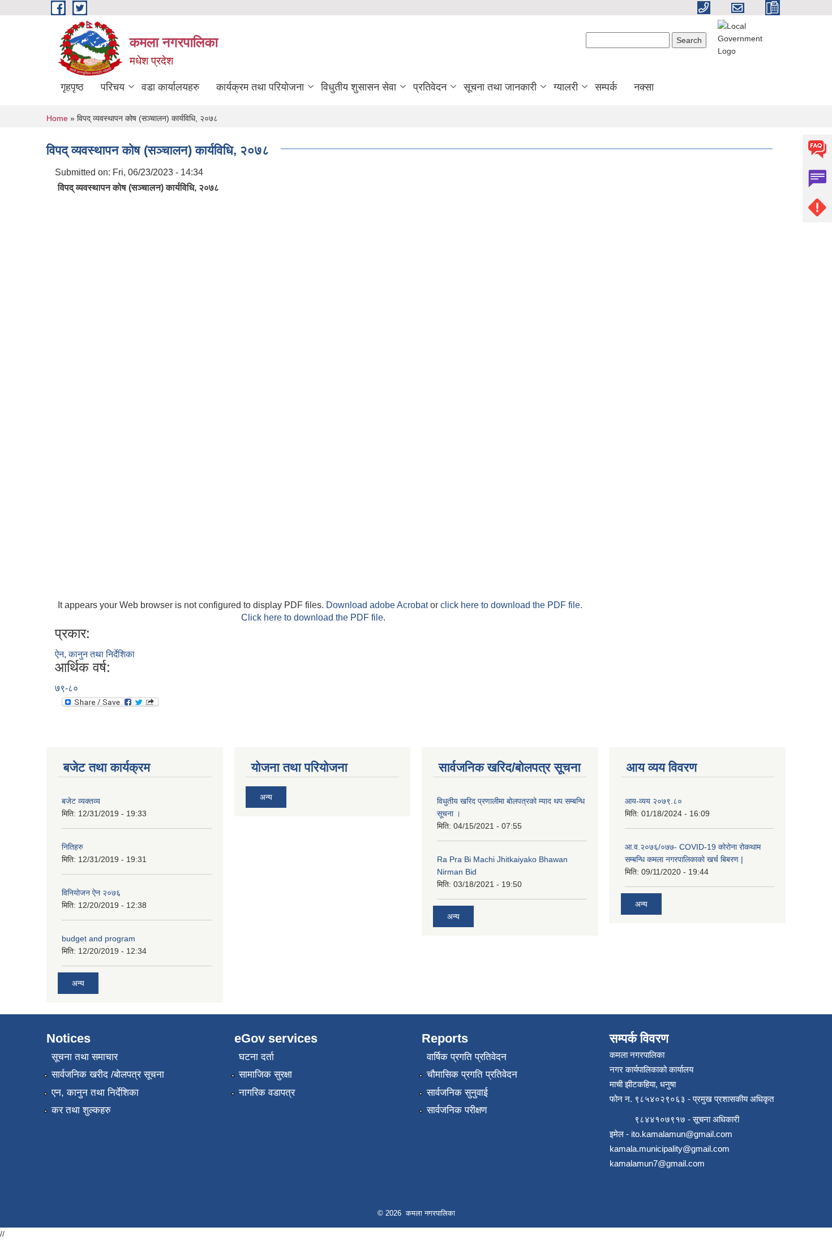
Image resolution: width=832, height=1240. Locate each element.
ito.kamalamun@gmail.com (681, 1134)
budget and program (98, 938)
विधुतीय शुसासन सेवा (358, 87)
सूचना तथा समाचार (85, 1057)
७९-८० (66, 688)
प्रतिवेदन (430, 87)
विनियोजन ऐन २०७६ (91, 892)
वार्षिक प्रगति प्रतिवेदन (467, 1057)
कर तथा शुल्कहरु (81, 1110)
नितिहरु (72, 846)
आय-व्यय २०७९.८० (653, 801)
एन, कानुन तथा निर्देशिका (95, 1092)
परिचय (113, 87)
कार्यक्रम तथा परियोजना (260, 87)
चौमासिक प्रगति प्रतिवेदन (472, 1074)
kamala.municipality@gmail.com (670, 1148)
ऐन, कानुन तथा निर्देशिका (95, 654)
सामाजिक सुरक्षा (265, 1074)
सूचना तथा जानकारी (500, 87)
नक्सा (644, 87)
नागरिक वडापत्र (267, 1092)
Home (57, 118)
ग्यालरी (566, 87)
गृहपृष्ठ (72, 87)
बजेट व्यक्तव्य (81, 801)
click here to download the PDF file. (511, 605)
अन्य (78, 983)
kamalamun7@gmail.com (657, 1163)
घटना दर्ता (256, 1057)
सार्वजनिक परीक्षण (457, 1110)
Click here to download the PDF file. (313, 617)
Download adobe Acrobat (378, 605)
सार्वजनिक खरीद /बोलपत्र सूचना (108, 1074)
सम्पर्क (606, 87)
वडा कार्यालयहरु (170, 87)
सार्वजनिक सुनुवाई (457, 1092)
